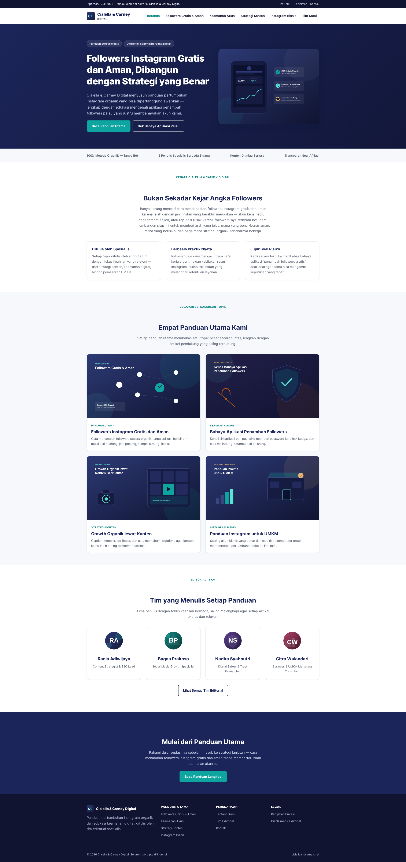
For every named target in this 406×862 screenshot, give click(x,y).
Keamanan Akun (222, 16)
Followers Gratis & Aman (185, 16)
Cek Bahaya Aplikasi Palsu (158, 126)
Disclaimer (300, 4)
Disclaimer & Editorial (286, 821)
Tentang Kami (225, 814)
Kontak (314, 4)
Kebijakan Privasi (283, 814)
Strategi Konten (253, 16)
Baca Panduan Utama (108, 126)
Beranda (153, 16)
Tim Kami (284, 4)
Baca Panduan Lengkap (203, 777)
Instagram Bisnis (283, 16)
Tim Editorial (225, 821)
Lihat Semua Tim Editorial (203, 690)
